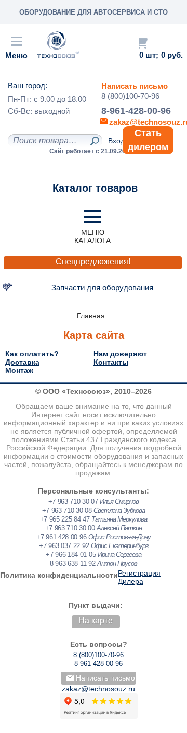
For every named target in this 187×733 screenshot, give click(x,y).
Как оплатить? (32, 354)
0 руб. (172, 55)
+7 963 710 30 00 (70, 528)
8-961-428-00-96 (136, 110)
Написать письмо (134, 86)
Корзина (142, 43)
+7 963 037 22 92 (64, 546)
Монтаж (19, 370)
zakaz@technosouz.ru (98, 689)
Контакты (111, 362)
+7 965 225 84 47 (65, 519)
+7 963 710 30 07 (73, 501)
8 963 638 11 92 (73, 563)
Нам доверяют (120, 354)
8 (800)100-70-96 (130, 95)
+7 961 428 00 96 (61, 537)
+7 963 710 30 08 (67, 510)
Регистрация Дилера (139, 577)
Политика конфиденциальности (59, 575)
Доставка (22, 362)
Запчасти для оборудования (102, 287)
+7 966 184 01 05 (71, 554)
